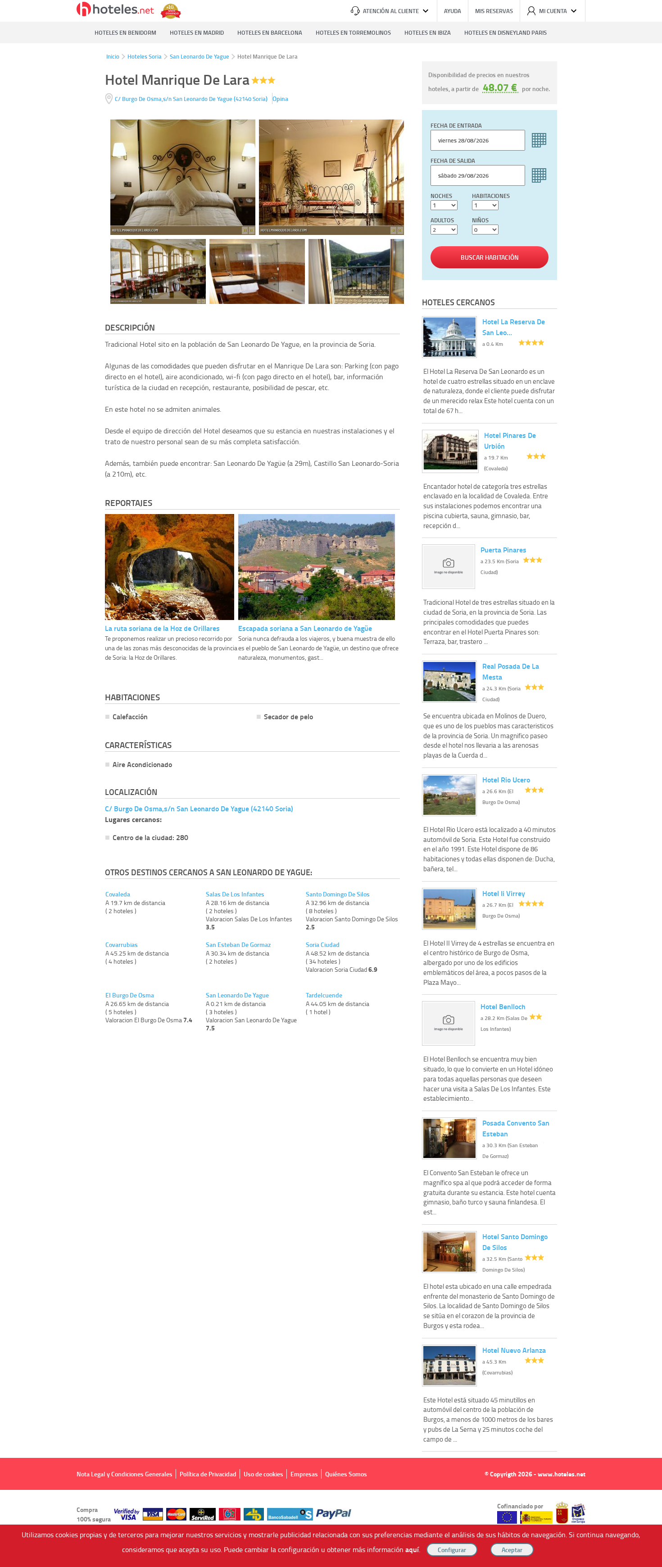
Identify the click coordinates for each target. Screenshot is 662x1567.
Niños (480, 220)
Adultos (442, 220)
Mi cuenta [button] (553, 11)
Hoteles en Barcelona (269, 32)
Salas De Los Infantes (235, 894)
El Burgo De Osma (129, 995)
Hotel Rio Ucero (506, 779)
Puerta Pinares (503, 549)
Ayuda (452, 11)
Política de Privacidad (208, 1474)
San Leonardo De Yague (199, 56)
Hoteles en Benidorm (125, 32)
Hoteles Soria (144, 56)
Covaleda (117, 894)
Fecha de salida (453, 160)
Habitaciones (491, 196)
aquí (412, 1549)
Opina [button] (280, 98)
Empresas (304, 1474)
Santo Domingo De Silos (338, 894)
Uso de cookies (263, 1474)
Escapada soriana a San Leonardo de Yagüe (305, 628)
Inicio (112, 56)
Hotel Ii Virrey (503, 893)
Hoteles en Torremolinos (353, 32)
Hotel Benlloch (503, 1006)
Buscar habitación (490, 257)
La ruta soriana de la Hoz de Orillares (162, 628)
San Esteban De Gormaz (238, 945)
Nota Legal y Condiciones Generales (124, 1474)
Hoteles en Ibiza (427, 32)
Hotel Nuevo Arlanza (514, 1350)
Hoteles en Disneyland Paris (505, 32)
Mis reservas (494, 11)
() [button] (192, 98)
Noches (441, 196)
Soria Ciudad (323, 945)
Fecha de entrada (456, 125)
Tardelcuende (324, 995)
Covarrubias (121, 945)
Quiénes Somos (346, 1474)
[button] (331, 783)
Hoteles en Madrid (197, 32)
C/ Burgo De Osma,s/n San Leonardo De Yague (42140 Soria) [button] (199, 808)
